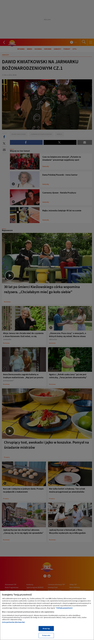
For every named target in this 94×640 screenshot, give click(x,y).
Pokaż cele (46, 635)
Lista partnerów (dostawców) (13, 622)
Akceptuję (46, 628)
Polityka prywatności (64, 608)
